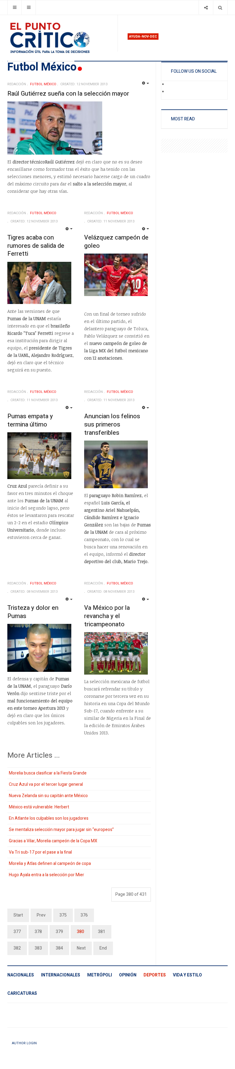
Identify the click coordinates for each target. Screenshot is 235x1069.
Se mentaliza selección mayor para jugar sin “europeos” (61, 829)
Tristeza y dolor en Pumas (32, 612)
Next (81, 948)
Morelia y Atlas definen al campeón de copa (50, 863)
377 (17, 931)
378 (38, 931)
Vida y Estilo (187, 975)
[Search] (220, 7)
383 (38, 948)
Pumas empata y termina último (30, 420)
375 (63, 915)
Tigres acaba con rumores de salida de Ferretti (35, 245)
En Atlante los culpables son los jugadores (48, 818)
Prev (41, 915)
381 (101, 931)
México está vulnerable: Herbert (39, 807)
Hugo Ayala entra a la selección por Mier (46, 875)
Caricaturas (22, 993)
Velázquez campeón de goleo (116, 241)
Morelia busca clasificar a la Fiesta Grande (48, 773)
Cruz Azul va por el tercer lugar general (46, 784)
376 (84, 915)
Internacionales (60, 975)
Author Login (24, 1043)
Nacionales (20, 975)
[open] (14, 7)
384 (59, 948)
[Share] (206, 7)
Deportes (155, 975)
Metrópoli (99, 975)
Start (18, 915)
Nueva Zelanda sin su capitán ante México (48, 796)
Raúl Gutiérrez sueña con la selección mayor (68, 93)
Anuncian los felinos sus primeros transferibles (112, 424)
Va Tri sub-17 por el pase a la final (40, 852)
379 (59, 931)
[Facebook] (171, 84)
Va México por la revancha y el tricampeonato (107, 615)
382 (17, 948)
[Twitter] (171, 92)
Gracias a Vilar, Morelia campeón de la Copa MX (53, 841)
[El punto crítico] (60, 38)
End (103, 948)
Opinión (127, 975)
